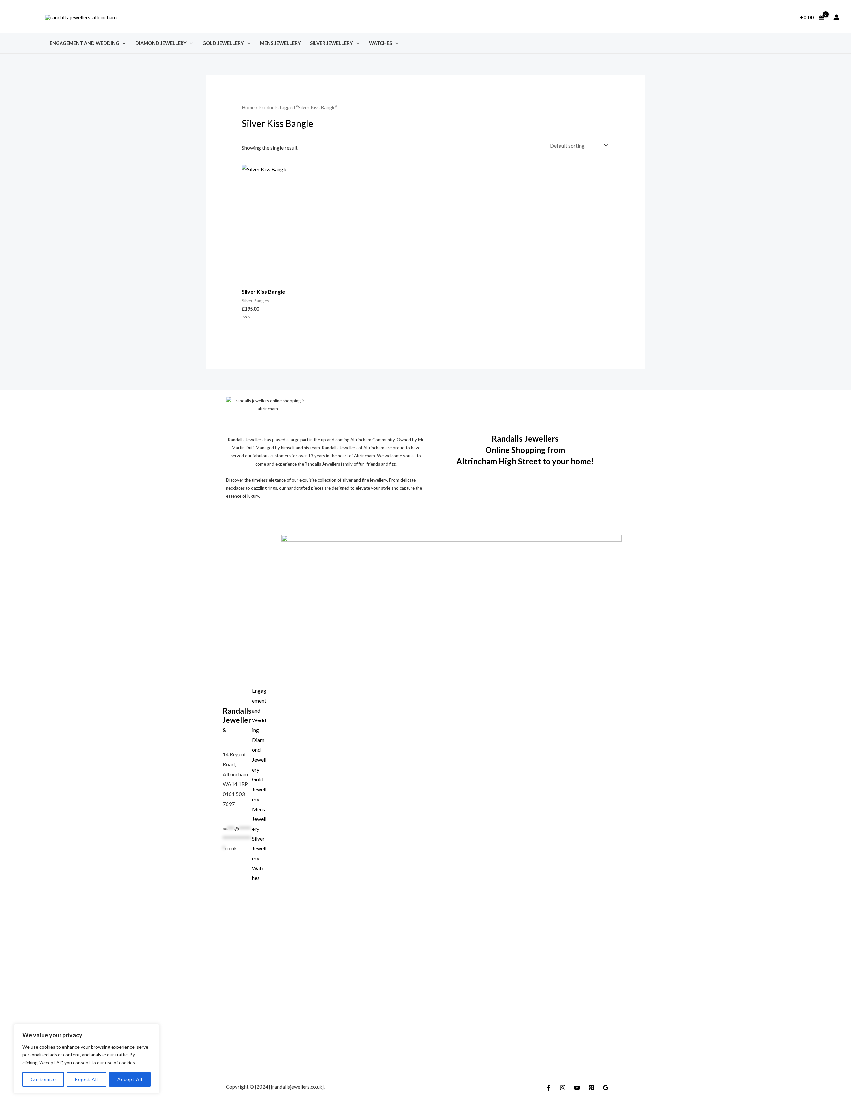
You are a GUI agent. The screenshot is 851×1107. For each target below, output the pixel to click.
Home (248, 107)
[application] (122, 43)
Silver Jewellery (331, 43)
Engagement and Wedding (84, 43)
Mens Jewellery (280, 43)
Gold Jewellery (223, 43)
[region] (86, 1059)
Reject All (86, 1079)
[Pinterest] (591, 1088)
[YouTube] (577, 1088)
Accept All (129, 1079)
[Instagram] (563, 1088)
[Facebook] (548, 1088)
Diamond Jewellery (161, 43)
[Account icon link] (836, 17)
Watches (380, 43)
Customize (43, 1079)
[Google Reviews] (606, 1088)
